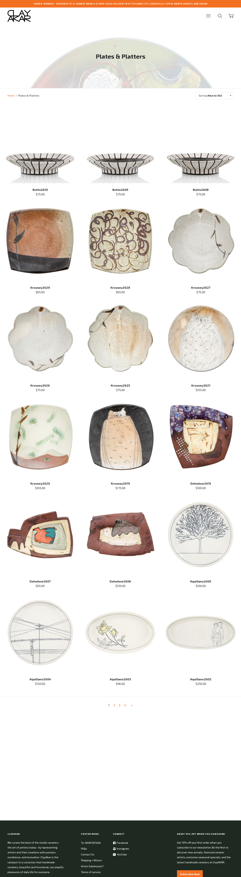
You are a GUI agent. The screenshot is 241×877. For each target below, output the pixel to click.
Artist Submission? (92, 866)
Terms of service (91, 872)
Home (11, 95)
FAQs (84, 848)
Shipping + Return (91, 860)
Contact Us (87, 854)
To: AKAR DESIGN (91, 842)
